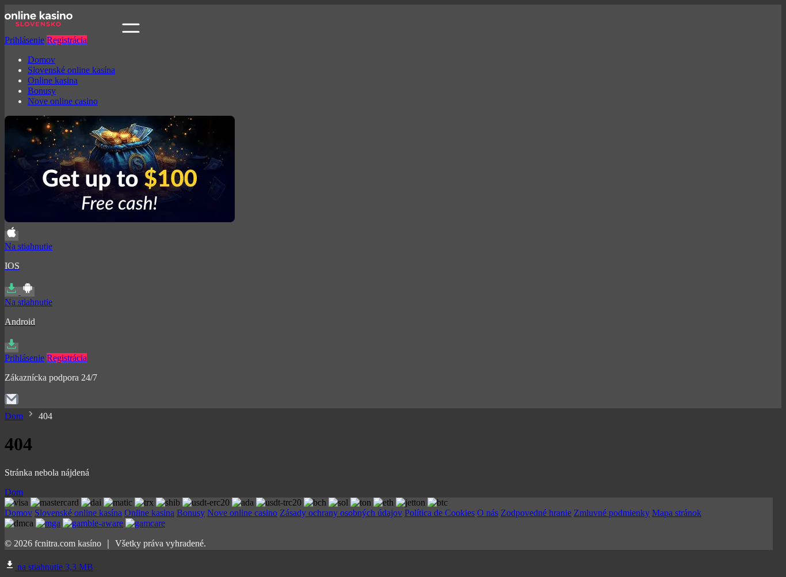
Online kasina (53, 80)
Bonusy (42, 91)
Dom (14, 416)
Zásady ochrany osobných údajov (341, 513)
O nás (487, 513)
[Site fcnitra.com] (62, 30)
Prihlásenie (24, 40)
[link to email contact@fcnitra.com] (11, 403)
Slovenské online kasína (71, 70)
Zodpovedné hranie (536, 513)
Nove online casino (63, 101)
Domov (41, 59)
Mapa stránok (676, 513)
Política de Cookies (440, 513)
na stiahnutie (54, 567)
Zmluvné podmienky (612, 513)
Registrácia (67, 40)
